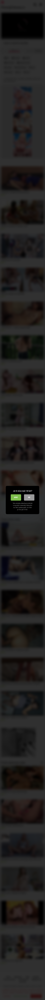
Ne (29, 497)
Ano (16, 497)
